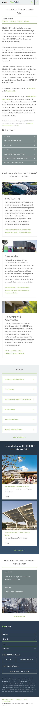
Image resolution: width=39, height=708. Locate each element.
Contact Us (18, 699)
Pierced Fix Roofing (10, 229)
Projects (19, 21)
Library (12, 21)
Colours (7, 136)
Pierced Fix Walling (10, 287)
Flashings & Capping (11, 353)
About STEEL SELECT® (7, 699)
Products (5, 21)
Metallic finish (10, 91)
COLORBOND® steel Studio (12, 141)
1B (18, 125)
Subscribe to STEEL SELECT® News (19, 671)
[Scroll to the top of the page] (36, 705)
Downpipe (14, 350)
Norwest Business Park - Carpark (16, 538)
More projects (18, 550)
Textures (7, 149)
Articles (26, 21)
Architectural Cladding (11, 293)
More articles (18, 617)
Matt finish (31, 88)
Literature (7, 145)
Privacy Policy (7, 701)
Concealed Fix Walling (23, 287)
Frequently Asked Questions (13, 162)
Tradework (21, 353)
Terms (25, 699)
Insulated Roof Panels (11, 232)
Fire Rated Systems (23, 290)
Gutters (7, 350)
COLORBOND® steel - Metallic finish (15, 158)
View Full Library (18, 437)
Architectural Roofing (25, 232)
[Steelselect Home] (14, 2)
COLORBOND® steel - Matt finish (14, 154)
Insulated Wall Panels (11, 290)
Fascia (20, 350)
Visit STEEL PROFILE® (26, 660)
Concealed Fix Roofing (23, 229)
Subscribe (9, 660)
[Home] (4, 2)
